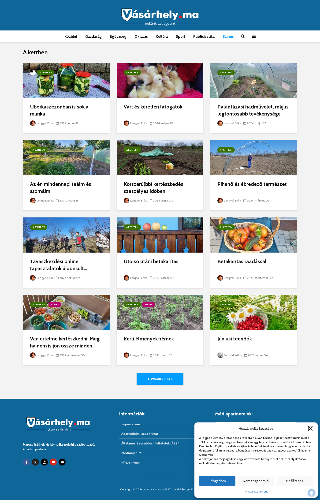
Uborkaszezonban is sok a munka (59, 110)
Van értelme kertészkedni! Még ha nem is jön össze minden (65, 342)
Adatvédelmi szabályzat (139, 434)
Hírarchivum (130, 462)
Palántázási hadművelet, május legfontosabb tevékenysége (253, 110)
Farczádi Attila (233, 355)
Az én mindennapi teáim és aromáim (60, 187)
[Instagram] (44, 462)
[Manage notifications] (311, 492)
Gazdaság (93, 36)
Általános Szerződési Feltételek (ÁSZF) (151, 443)
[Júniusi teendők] (253, 312)
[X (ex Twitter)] (35, 462)
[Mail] (62, 462)
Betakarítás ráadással (242, 261)
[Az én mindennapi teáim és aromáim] (66, 157)
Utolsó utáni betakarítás (151, 261)
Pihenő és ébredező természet (252, 184)
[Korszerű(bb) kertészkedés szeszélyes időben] (160, 157)
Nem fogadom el (256, 481)
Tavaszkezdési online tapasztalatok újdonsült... (58, 265)
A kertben (46, 72)
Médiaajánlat (131, 453)
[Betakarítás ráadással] (253, 234)
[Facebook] (26, 462)
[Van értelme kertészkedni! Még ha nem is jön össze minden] (66, 312)
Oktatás (141, 36)
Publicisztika (204, 36)
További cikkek (160, 379)
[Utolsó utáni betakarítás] (160, 234)
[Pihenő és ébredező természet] (253, 157)
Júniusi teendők (234, 339)
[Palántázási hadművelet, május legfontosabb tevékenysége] (253, 80)
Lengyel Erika (45, 123)
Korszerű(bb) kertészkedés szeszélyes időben (153, 187)
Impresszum (130, 424)
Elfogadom (217, 481)
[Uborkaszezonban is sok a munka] (66, 80)
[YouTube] (53, 462)
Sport (180, 36)
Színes (228, 36)
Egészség (118, 36)
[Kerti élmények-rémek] (160, 312)
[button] (310, 428)
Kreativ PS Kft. (163, 489)
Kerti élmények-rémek (149, 339)
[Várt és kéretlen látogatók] (160, 80)
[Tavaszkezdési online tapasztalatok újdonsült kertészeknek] (66, 234)
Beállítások (294, 481)
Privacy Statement (256, 491)
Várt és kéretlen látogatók (153, 107)
